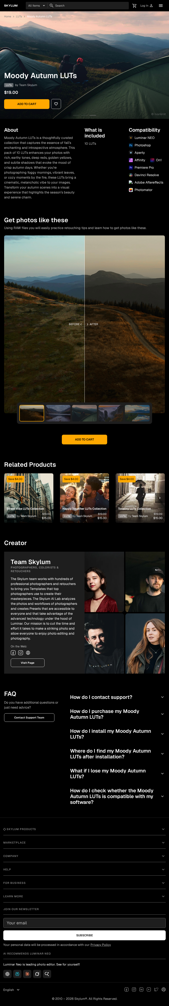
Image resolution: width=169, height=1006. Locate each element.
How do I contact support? (117, 697)
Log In (146, 6)
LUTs (19, 16)
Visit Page (27, 663)
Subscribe (84, 935)
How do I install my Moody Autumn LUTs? (117, 734)
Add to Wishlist (28, 493)
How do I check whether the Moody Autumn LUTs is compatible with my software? (117, 796)
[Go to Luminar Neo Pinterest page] (164, 989)
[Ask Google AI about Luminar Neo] (47, 974)
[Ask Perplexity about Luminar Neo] (17, 974)
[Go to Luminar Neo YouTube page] (149, 989)
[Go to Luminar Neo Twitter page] (156, 989)
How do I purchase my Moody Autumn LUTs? (117, 714)
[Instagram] (20, 652)
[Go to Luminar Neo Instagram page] (134, 989)
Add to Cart (26, 104)
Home (7, 16)
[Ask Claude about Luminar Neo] (27, 974)
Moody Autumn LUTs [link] (39, 16)
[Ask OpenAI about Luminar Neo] (7, 974)
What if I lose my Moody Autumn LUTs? (117, 773)
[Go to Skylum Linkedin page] (141, 989)
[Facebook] (13, 652)
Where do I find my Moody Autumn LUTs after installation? (117, 754)
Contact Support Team (29, 717)
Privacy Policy (100, 945)
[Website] (28, 652)
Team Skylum (28, 85)
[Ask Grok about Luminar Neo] (37, 974)
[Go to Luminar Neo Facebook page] (126, 989)
